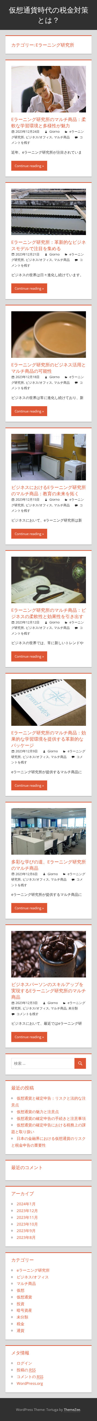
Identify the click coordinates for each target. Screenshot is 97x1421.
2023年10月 (27, 1224)
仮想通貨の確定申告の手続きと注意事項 (51, 1118)
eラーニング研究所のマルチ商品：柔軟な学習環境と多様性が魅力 (48, 122)
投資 (20, 1303)
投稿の (26, 1369)
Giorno (54, 131)
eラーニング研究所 (33, 1270)
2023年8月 (26, 1237)
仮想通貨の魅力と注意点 (38, 1111)
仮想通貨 (24, 1297)
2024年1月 (26, 1203)
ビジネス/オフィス (39, 137)
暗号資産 (24, 1310)
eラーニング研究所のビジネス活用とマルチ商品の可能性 (48, 367)
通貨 (20, 1330)
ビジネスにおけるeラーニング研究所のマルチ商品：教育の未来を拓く (48, 490)
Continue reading (28, 166)
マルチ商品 (62, 137)
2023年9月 (26, 1230)
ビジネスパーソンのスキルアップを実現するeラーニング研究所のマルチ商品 (48, 990)
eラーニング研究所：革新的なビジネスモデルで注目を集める (48, 245)
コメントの (30, 1376)
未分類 (73, 1008)
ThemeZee (72, 1409)
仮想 (20, 1290)
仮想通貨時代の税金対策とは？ (48, 14)
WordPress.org (30, 1383)
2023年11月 (27, 1217)
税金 (20, 1323)
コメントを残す (27, 1014)
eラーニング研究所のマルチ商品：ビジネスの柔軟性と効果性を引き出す (48, 613)
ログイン (24, 1363)
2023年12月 (27, 1210)
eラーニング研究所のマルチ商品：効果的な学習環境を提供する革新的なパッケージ (48, 739)
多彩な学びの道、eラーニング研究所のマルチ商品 (48, 865)
